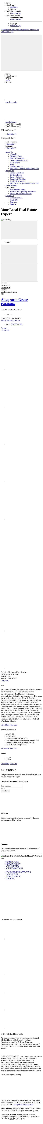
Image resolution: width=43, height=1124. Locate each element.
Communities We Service (19, 160)
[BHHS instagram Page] (23, 957)
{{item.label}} (15, 13)
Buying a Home (16, 175)
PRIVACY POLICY (13, 864)
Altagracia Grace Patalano (14, 302)
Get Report (5, 791)
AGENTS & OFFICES (14, 868)
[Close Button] (19, 254)
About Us (9, 152)
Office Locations (16, 198)
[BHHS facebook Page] (23, 939)
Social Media (15, 162)
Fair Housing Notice (17, 189)
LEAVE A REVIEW (13, 876)
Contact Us (10, 196)
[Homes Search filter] (19, 272)
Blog (12, 164)
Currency (13, 202)
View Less (13, 725)
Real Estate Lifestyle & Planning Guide (24, 169)
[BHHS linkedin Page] (23, 1028)
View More (5, 725)
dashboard (14, 7)
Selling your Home (17, 173)
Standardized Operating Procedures (23, 192)
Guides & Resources (17, 181)
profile (8, 80)
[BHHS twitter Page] (23, 975)
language (13, 204)
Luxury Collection (16, 177)
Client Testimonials (17, 158)
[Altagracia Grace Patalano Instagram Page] (24, 519)
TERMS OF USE (12, 862)
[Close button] (19, 230)
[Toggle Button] (21, 53)
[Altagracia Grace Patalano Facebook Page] (24, 369)
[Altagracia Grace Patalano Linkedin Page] (24, 556)
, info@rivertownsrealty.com (23, 1104)
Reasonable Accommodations (21, 194)
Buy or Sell (10, 171)
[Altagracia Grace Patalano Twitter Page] (24, 407)
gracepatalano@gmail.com (10, 320)
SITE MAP (10, 878)
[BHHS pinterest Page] (23, 1010)
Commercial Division (18, 179)
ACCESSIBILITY (12, 866)
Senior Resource (11, 185)
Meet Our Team (16, 156)
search (4, 290)
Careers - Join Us (16, 167)
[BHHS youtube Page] (23, 992)
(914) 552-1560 (16, 324)
